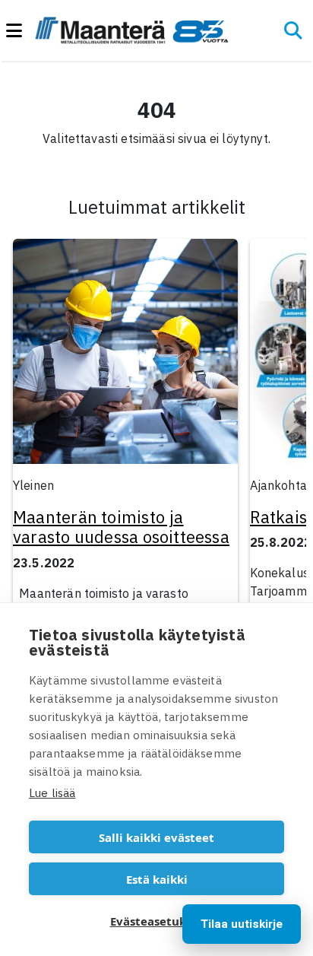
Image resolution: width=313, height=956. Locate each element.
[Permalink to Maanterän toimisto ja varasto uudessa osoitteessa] (125, 356)
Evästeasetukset (157, 921)
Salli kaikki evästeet (156, 837)
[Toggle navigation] (20, 30)
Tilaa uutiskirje (242, 924)
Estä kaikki (157, 879)
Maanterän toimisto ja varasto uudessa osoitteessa (121, 527)
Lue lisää (52, 793)
